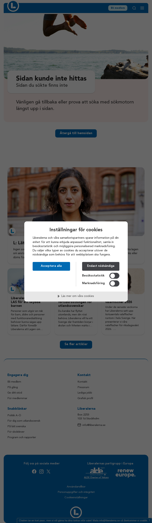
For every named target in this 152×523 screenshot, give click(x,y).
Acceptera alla (51, 266)
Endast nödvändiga (100, 266)
